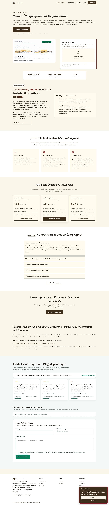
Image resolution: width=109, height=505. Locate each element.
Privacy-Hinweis (93, 494)
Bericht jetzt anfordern (54, 312)
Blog (80, 2)
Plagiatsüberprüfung (20, 346)
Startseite (61, 481)
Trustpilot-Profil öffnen (88, 375)
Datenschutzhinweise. (67, 65)
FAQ (76, 2)
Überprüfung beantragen (21, 29)
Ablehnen (93, 500)
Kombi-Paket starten (54, 218)
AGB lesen (81, 485)
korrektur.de (15, 491)
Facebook (41, 485)
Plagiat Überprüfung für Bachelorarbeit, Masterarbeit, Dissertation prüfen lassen (34, 343)
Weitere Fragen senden (54, 282)
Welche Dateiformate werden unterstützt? (36, 270)
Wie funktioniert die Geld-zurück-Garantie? (37, 276)
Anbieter (61, 483)
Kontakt (84, 2)
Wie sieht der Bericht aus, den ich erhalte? (36, 264)
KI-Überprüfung (70, 2)
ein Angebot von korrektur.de (33, 502)
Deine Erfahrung (20, 436)
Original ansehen (18, 398)
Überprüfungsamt (61, 2)
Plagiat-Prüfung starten (26, 218)
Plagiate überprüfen (79, 346)
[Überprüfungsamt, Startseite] (18, 2)
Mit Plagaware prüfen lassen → (22, 122)
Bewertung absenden (22, 456)
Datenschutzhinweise (23, 454)
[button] (78, 55)
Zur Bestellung (42, 481)
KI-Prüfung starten (83, 218)
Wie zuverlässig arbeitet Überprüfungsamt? (37, 243)
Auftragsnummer (20, 429)
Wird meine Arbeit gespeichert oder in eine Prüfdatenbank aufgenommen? (45, 259)
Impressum (81, 481)
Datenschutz (82, 483)
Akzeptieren (93, 497)
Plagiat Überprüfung (19, 12)
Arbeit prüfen (92, 2)
